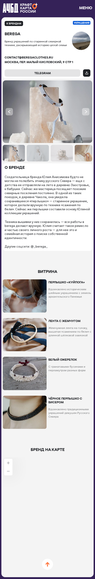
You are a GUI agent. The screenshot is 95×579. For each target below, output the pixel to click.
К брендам (13, 23)
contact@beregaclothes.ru (29, 57)
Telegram (42, 73)
